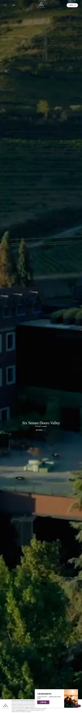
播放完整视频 (39, 430)
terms (27, 707)
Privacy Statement (20, 710)
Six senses (41, 5)
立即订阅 (43, 702)
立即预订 (71, 5)
